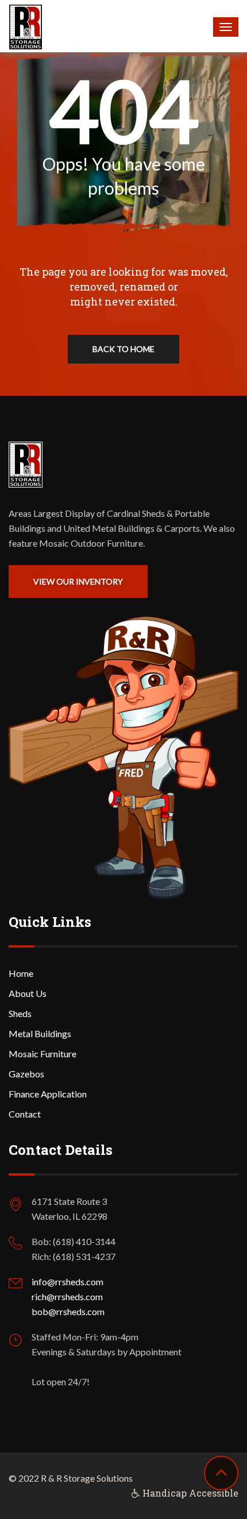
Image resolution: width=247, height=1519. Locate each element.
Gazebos (26, 1073)
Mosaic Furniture (42, 1053)
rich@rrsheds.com (67, 1296)
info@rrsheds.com (67, 1281)
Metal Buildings (40, 1033)
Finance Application (48, 1093)
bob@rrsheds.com (68, 1311)
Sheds (20, 1013)
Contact (25, 1113)
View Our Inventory (78, 581)
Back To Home (123, 349)
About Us (28, 993)
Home (21, 973)
